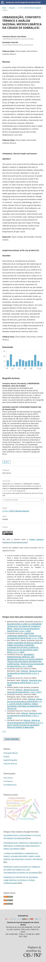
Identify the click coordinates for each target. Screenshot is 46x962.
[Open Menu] (2, 2)
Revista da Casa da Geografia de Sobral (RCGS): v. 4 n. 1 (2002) (25, 665)
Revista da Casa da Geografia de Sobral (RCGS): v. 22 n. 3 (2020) (24, 682)
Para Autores (8, 781)
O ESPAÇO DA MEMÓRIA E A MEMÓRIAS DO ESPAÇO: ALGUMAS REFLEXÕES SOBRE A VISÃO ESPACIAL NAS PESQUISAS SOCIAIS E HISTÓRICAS (23, 856)
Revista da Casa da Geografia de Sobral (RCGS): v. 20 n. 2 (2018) (24, 715)
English (6, 756)
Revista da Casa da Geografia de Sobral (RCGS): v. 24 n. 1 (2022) (23, 629)
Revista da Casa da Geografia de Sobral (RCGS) (23, 2)
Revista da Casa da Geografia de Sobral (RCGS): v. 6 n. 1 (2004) (22, 651)
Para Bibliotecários (10, 785)
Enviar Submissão (12, 739)
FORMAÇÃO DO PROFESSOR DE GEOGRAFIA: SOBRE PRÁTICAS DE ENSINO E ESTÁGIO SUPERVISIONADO (21, 880)
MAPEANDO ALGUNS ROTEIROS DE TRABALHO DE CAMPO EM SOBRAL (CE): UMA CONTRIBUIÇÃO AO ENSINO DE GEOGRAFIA (22, 870)
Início (4, 8)
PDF (7, 462)
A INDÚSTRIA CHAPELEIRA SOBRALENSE (20, 634)
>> (5, 731)
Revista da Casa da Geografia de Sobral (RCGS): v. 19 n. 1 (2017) (24, 691)
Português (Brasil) (11, 753)
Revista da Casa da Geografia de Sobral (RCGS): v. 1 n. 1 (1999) (25, 637)
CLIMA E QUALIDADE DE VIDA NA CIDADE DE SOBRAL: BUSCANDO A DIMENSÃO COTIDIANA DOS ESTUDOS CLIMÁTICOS (24, 645)
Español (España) (10, 760)
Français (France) (10, 763)
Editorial (24, 671)
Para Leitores (8, 778)
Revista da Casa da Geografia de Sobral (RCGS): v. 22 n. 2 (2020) (24, 673)
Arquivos (12, 8)
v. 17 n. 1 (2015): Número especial (29, 8)
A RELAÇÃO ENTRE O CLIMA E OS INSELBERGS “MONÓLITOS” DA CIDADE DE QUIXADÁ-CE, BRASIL (25, 625)
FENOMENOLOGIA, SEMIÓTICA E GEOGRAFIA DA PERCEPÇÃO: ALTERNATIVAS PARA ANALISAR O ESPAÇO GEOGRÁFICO (23, 846)
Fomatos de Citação (11, 500)
